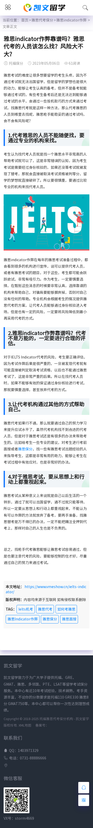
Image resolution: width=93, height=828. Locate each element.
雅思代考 (45, 609)
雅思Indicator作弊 (22, 619)
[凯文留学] (46, 12)
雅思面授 (69, 619)
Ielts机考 (25, 609)
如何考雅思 (66, 609)
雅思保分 (25, 449)
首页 (24, 20)
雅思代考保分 (42, 20)
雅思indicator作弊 (71, 20)
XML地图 (25, 725)
